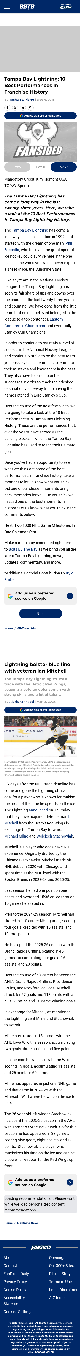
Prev (17, 167)
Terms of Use (60, 1281)
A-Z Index (57, 1297)
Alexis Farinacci (21, 702)
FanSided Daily (16, 1273)
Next (64, 167)
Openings (57, 1257)
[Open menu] (7, 6)
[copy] (31, 108)
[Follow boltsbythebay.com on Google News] (70, 596)
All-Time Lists (26, 628)
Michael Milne (16, 836)
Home (8, 628)
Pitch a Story (60, 1273)
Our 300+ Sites (61, 1265)
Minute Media (25, 1322)
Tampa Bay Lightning (30, 230)
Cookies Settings (17, 1311)
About (8, 1257)
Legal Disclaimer (63, 1289)
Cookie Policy (14, 1289)
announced (38, 810)
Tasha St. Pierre (21, 100)
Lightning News (27, 1222)
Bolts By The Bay (23, 549)
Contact (10, 1265)
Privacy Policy (15, 1281)
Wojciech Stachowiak (55, 836)
